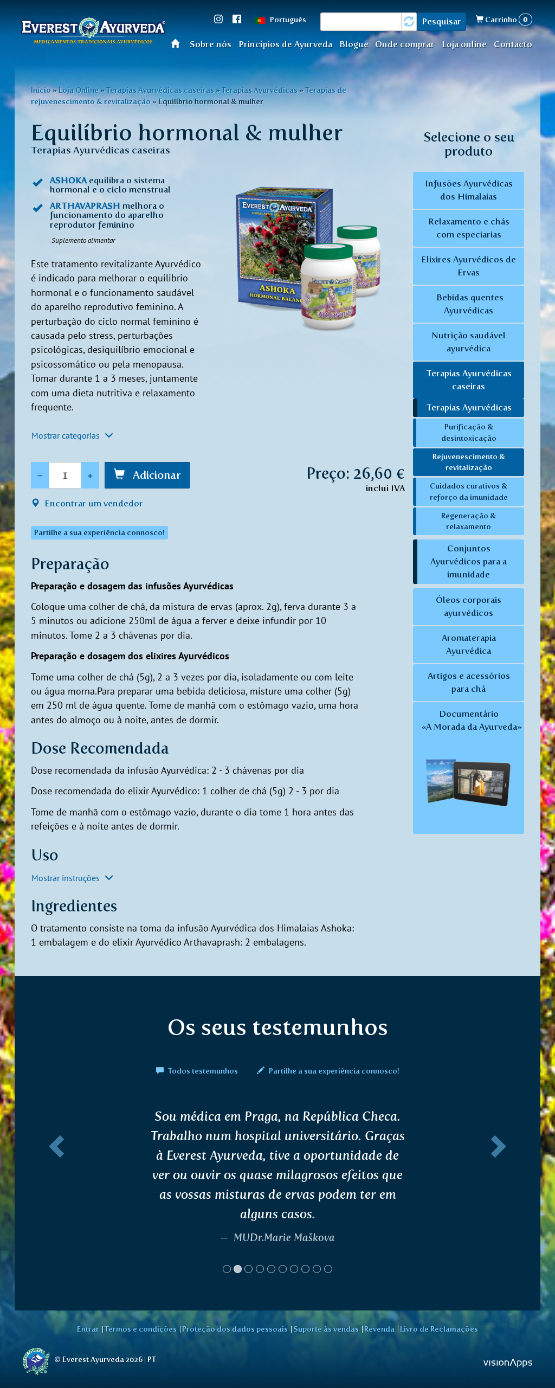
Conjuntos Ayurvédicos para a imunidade (468, 561)
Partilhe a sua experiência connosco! (333, 1070)
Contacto (513, 44)
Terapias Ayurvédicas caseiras (160, 90)
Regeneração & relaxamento (468, 521)
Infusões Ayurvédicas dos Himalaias (469, 190)
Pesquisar (441, 21)
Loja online (464, 44)
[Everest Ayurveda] (93, 32)
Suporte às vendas (326, 1329)
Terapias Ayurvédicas (260, 90)
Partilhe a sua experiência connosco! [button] (99, 532)
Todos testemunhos (203, 1070)
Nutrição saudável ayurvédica (468, 342)
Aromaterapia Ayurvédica (469, 644)
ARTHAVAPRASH (85, 206)
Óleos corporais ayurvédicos (468, 606)
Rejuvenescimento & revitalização (469, 462)
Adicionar (155, 474)
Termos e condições (141, 1329)
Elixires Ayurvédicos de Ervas (468, 266)
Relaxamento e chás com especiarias (468, 228)
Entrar (88, 1329)
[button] (54, 1196)
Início (178, 43)
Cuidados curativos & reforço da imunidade (469, 491)
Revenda (379, 1329)
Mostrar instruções (66, 877)
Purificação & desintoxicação (468, 432)
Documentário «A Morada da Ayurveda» (471, 720)
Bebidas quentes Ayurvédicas (469, 304)
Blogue (354, 44)
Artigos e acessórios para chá (469, 682)
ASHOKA (68, 180)
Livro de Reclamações (439, 1329)
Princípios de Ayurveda (285, 44)
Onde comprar (405, 44)
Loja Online (79, 90)
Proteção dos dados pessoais (235, 1329)
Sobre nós (210, 44)
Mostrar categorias (66, 435)
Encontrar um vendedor (92, 503)
